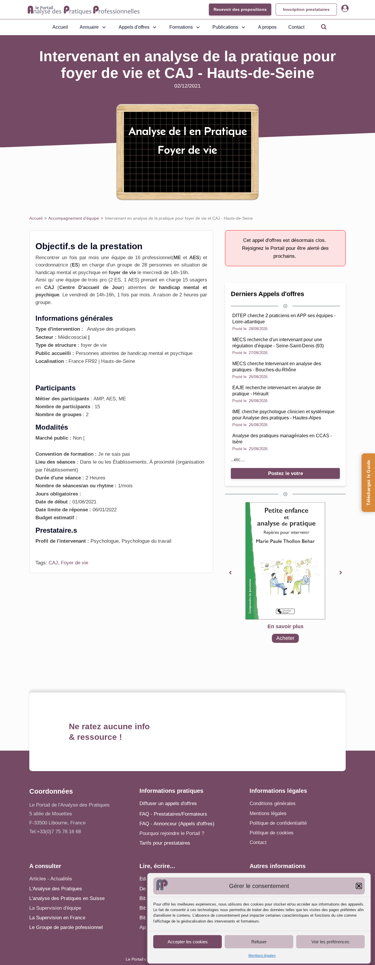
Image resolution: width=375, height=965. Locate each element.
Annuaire (89, 27)
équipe (72, 280)
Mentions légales (262, 956)
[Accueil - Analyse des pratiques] (83, 9)
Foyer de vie (74, 563)
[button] (359, 886)
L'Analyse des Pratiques (55, 888)
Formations (181, 27)
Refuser (259, 941)
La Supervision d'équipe (55, 908)
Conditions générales (273, 803)
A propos (267, 27)
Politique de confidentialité (278, 823)
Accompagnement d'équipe (73, 218)
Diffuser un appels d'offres (168, 803)
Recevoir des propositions (240, 9)
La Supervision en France (57, 917)
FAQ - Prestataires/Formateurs (173, 814)
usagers (198, 280)
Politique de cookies (272, 833)
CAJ (53, 563)
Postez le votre (285, 473)
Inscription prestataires (306, 9)
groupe (42, 302)
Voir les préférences (330, 941)
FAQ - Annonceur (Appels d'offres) (176, 823)
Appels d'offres (134, 27)
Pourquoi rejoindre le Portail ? (171, 833)
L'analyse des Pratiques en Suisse (67, 898)
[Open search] (323, 26)
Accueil (60, 27)
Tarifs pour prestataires (164, 843)
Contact (296, 27)
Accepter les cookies (188, 941)
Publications (225, 27)
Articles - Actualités (50, 879)
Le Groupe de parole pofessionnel (66, 927)
